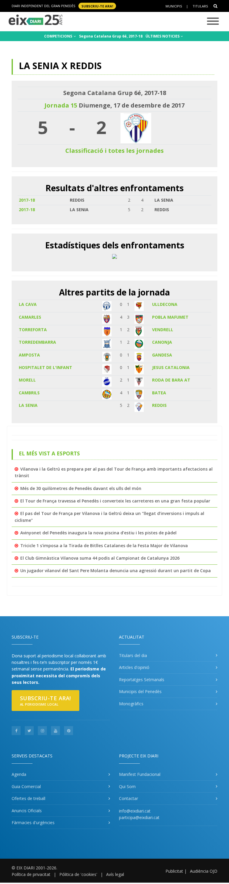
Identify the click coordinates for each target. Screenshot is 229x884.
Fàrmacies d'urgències (33, 822)
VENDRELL (162, 329)
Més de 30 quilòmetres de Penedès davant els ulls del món (80, 488)
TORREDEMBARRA (37, 342)
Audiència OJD (203, 871)
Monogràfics (131, 703)
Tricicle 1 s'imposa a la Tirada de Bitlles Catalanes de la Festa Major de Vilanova (104, 545)
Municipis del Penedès (140, 691)
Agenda (19, 774)
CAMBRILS (29, 393)
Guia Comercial (26, 786)
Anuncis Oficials (27, 810)
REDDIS (159, 405)
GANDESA (162, 355)
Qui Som (127, 786)
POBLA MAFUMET (170, 317)
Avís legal (115, 874)
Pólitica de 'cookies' (78, 874)
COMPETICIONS (58, 36)
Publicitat (174, 871)
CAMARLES (30, 317)
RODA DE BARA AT (171, 380)
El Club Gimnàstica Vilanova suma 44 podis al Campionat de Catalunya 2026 (100, 558)
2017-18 (27, 200)
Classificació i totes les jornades (114, 151)
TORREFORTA (33, 329)
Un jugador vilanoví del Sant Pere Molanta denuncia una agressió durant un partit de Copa (115, 570)
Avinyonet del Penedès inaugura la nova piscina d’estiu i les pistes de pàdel (98, 533)
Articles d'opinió (134, 667)
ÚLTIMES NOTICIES (163, 36)
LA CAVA (28, 304)
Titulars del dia (133, 655)
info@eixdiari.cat (135, 811)
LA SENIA (28, 405)
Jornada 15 (60, 105)
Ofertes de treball (28, 798)
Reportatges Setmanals (141, 679)
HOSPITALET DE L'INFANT (45, 367)
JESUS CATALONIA (171, 367)
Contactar (128, 798)
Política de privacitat (31, 874)
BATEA (159, 393)
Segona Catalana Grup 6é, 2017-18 (111, 36)
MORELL (27, 380)
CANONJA (162, 342)
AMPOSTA (29, 355)
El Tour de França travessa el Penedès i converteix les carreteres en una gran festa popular (115, 501)
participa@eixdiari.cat (139, 817)
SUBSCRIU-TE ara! (97, 6)
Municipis (173, 6)
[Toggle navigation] (212, 21)
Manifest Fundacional (139, 774)
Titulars (200, 6)
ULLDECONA (164, 304)
